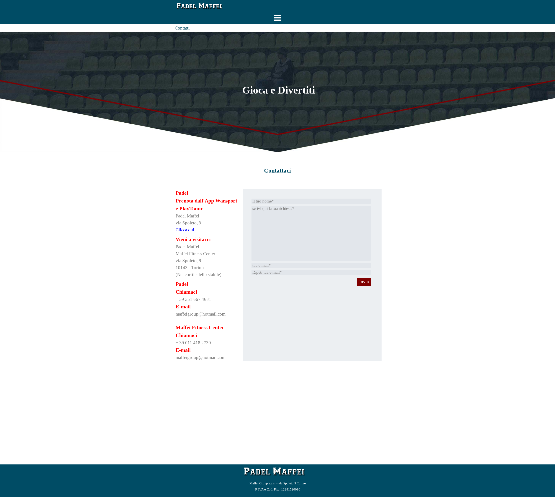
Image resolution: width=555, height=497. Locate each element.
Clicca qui (185, 229)
